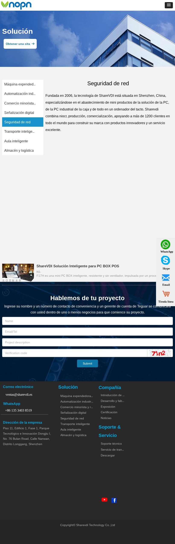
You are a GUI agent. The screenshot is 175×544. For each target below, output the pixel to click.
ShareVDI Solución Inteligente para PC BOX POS (77, 266)
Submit (87, 363)
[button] (169, 5)
